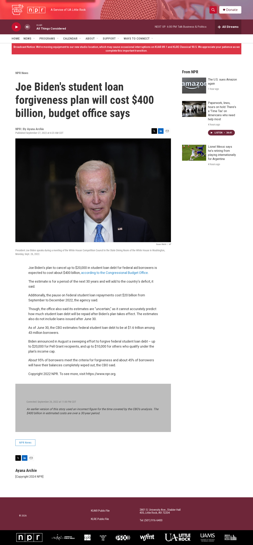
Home (16, 38)
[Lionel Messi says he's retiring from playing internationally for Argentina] (194, 153)
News (27, 38)
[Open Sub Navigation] (34, 38)
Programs (47, 38)
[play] (16, 27)
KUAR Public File (100, 510)
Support (109, 38)
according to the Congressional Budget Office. (114, 273)
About (90, 38)
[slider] (33, 27)
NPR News (21, 73)
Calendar (70, 38)
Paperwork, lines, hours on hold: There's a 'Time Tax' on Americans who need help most (222, 111)
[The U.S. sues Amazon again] (194, 86)
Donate (232, 10)
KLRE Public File (100, 519)
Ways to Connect (137, 38)
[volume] (27, 27)
